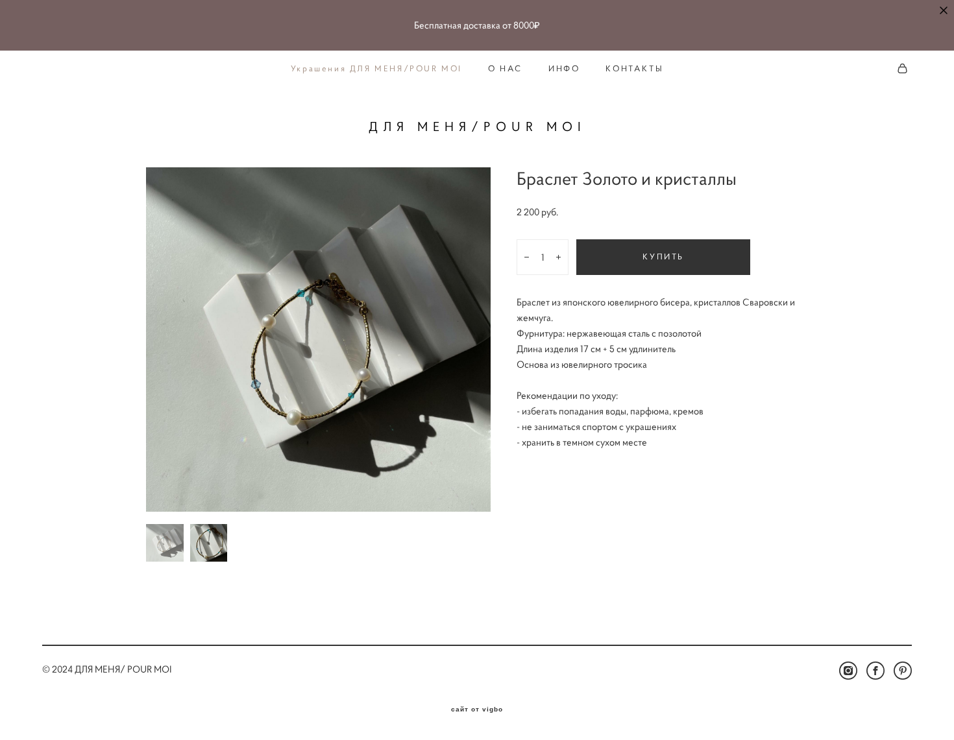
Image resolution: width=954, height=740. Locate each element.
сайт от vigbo (477, 709)
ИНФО (564, 69)
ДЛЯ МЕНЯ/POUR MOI (477, 127)
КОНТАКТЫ (634, 69)
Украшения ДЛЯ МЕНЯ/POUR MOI (376, 69)
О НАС (505, 69)
